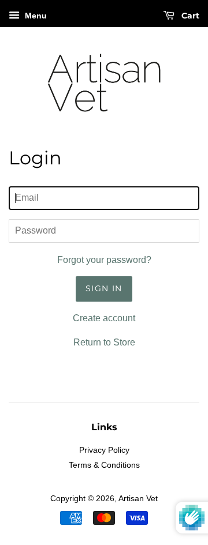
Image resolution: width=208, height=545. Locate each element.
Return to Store (104, 342)
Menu (35, 15)
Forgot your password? (104, 260)
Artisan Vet (138, 498)
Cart (189, 15)
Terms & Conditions (104, 465)
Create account (104, 318)
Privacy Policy (104, 450)
